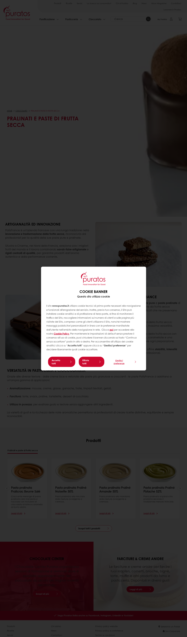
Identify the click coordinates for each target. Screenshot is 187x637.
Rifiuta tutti (85, 361)
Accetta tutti (56, 361)
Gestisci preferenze (119, 362)
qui (111, 329)
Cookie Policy (62, 333)
